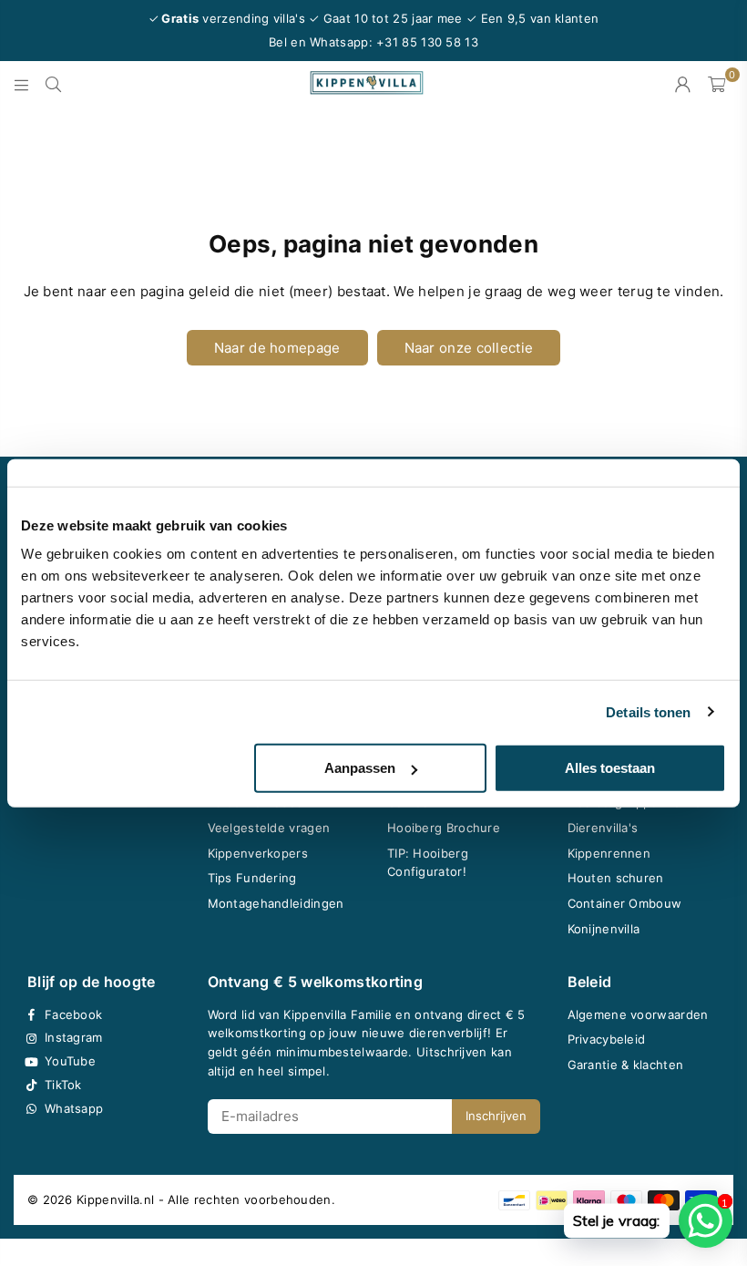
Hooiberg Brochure (443, 827)
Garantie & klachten (626, 1064)
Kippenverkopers (258, 853)
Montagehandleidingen (276, 903)
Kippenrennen (609, 853)
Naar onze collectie (469, 347)
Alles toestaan (610, 768)
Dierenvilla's (603, 827)
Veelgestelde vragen (269, 827)
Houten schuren (616, 877)
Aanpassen (359, 768)
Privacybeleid (607, 1039)
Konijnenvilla (604, 928)
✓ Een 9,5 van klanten (532, 18)
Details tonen (648, 711)
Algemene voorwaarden (638, 1014)
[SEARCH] (53, 84)
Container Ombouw (625, 903)
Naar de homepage (277, 347)
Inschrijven (496, 1115)
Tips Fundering (252, 877)
